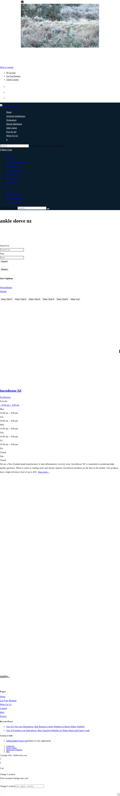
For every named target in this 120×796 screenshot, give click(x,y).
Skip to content (6, 67)
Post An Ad (11, 178)
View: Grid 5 (62, 299)
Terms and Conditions (14, 750)
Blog (2, 712)
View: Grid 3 (34, 299)
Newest (4, 269)
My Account (10, 73)
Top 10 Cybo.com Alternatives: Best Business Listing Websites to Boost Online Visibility (45, 726)
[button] (22, 1)
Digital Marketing (14, 170)
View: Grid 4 (48, 299)
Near (2, 254)
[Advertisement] (60, 56)
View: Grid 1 (6, 299)
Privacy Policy (11, 748)
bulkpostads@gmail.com (17, 741)
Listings (3, 708)
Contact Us (10, 746)
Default (3, 291)
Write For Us (12, 183)
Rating (9, 287)
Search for (4, 246)
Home (9, 157)
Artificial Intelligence (16, 161)
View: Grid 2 (20, 299)
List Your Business (13, 76)
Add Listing (12, 174)
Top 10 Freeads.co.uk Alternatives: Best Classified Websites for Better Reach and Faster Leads (48, 730)
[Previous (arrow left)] (1, 794)
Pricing (3, 716)
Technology (12, 166)
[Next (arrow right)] (4, 794)
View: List (75, 299)
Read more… (44, 472)
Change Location (12, 80)
